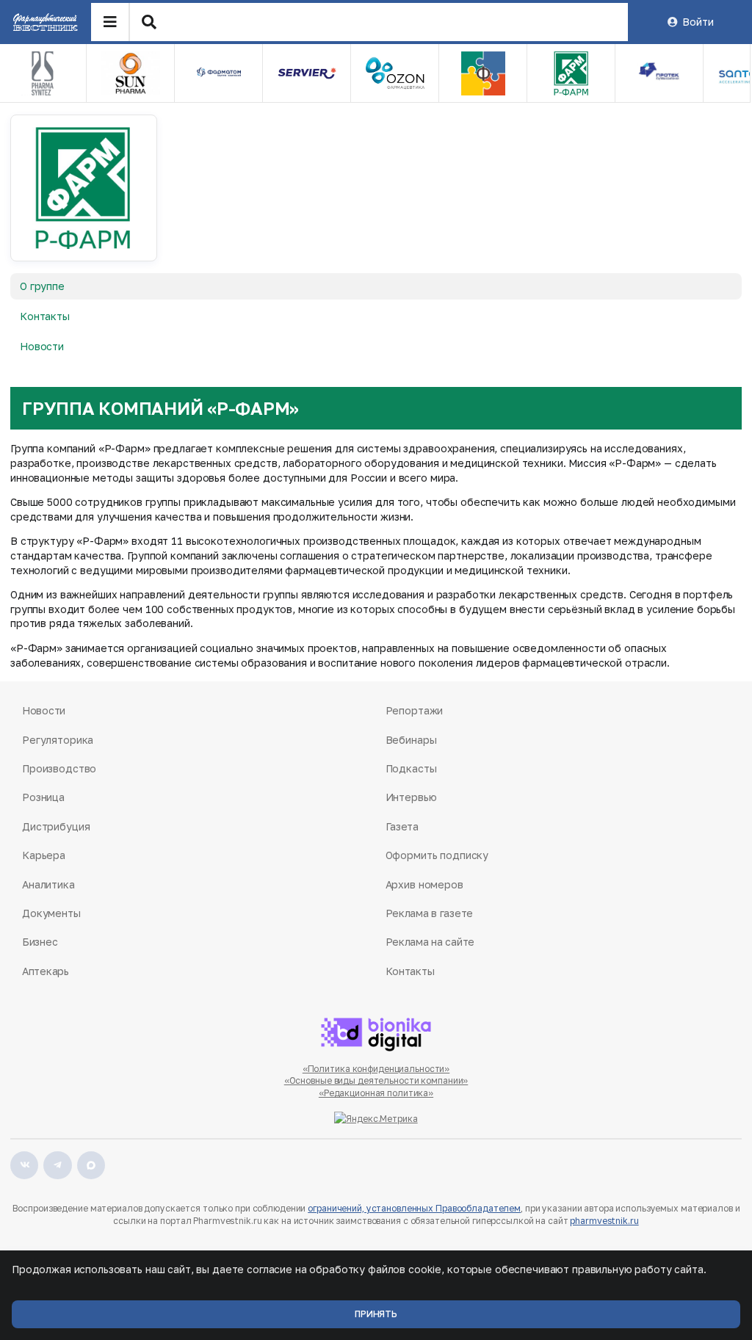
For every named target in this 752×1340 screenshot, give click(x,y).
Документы (51, 913)
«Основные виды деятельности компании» (376, 1080)
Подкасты (411, 768)
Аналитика (48, 884)
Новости (42, 346)
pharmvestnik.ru (604, 1220)
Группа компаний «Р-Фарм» (160, 408)
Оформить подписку (437, 855)
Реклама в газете (430, 913)
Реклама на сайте (430, 941)
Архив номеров (424, 884)
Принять (376, 1313)
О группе (42, 286)
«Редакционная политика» (376, 1092)
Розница (43, 797)
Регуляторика (57, 739)
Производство (59, 768)
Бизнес (39, 941)
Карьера (43, 855)
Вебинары (411, 739)
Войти (697, 21)
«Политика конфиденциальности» (376, 1068)
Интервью (411, 797)
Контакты (45, 316)
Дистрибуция (56, 826)
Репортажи (415, 710)
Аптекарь (45, 971)
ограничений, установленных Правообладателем (414, 1208)
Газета (402, 826)
